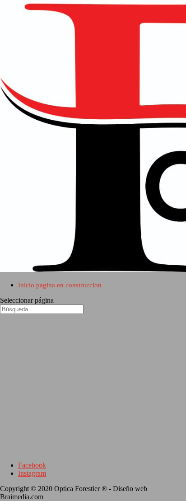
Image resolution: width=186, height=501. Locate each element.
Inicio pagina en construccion (60, 285)
